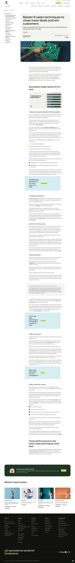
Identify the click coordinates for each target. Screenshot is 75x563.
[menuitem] (68, 0)
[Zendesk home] (7, 2)
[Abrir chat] (73, 561)
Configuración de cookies (23, 560)
